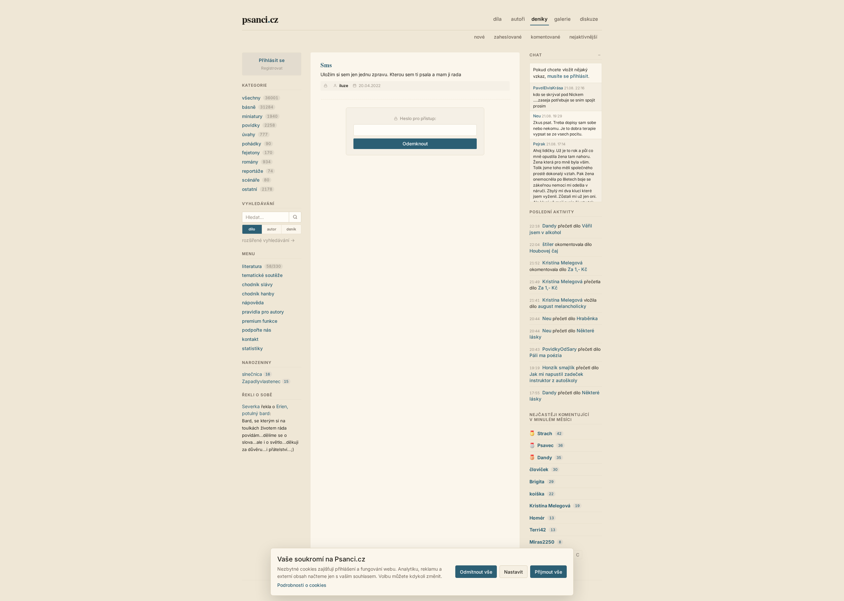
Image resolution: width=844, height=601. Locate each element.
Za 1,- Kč (577, 269)
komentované (545, 37)
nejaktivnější (583, 37)
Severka (251, 406)
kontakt (250, 339)
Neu (537, 115)
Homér (537, 518)
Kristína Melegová (562, 262)
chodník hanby (258, 293)
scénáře (255, 180)
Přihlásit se (272, 60)
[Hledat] (295, 217)
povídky (258, 125)
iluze (343, 85)
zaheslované (508, 37)
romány (256, 162)
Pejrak (539, 143)
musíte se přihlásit (567, 76)
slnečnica (252, 374)
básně (257, 107)
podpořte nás (256, 330)
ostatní (257, 189)
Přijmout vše (548, 572)
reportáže (257, 171)
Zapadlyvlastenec (261, 381)
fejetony (257, 152)
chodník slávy (257, 284)
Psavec (545, 445)
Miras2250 (541, 542)
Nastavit (513, 572)
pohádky (256, 143)
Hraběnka (587, 318)
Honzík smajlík (558, 367)
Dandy (549, 225)
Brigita (536, 481)
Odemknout (415, 143)
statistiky (252, 348)
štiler (548, 244)
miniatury (260, 116)
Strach (544, 433)
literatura (261, 266)
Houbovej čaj (543, 251)
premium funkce (259, 321)
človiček (538, 469)
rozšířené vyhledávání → (268, 240)
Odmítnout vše (476, 572)
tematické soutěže (262, 275)
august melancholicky (562, 306)
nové (479, 37)
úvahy (255, 134)
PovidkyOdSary (559, 349)
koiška (536, 493)
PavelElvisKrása (548, 87)
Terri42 (537, 529)
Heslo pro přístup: (417, 118)
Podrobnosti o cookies (301, 585)
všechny (260, 98)
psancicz (260, 19)
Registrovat (272, 68)
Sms (326, 64)
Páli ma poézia (545, 355)
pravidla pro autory (263, 312)
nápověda (253, 302)
